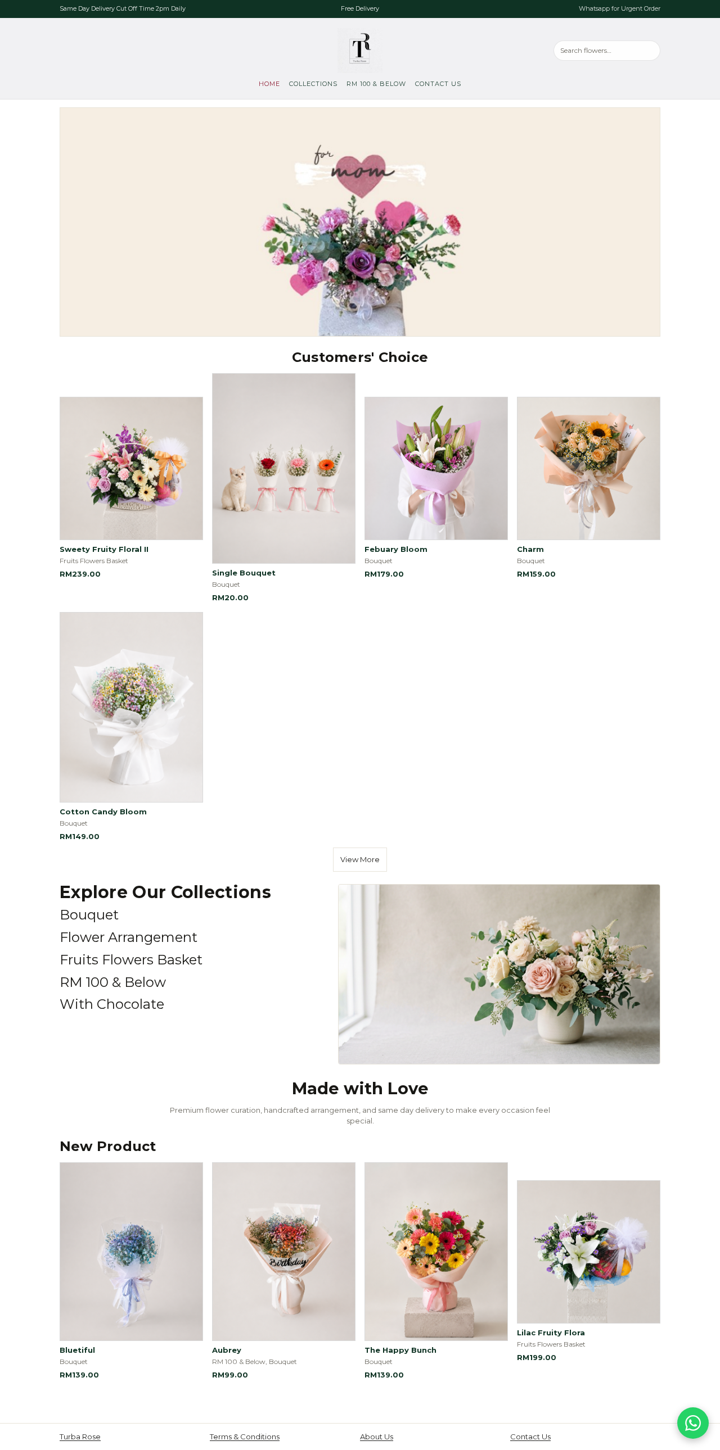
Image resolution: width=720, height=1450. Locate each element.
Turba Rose (80, 1436)
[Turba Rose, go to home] (360, 50)
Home (269, 84)
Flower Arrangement (128, 937)
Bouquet (89, 915)
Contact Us (438, 84)
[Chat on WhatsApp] (693, 1423)
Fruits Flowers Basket (131, 959)
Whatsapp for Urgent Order (619, 8)
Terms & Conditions (245, 1436)
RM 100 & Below (376, 84)
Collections (313, 84)
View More (360, 859)
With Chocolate (112, 1004)
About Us (376, 1436)
